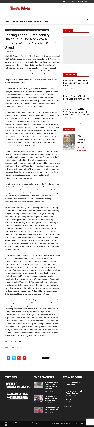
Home (8, 16)
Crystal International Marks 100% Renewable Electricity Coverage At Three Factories (76, 112)
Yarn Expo (69, 399)
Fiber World (27, 30)
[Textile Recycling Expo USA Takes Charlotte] (38, 410)
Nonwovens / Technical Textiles (40, 30)
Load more (75, 123)
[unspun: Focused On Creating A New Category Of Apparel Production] (38, 385)
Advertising (65, 2)
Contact (46, 21)
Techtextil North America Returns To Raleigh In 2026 (51, 398)
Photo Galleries (26, 21)
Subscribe (37, 21)
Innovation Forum (78, 423)
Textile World (8, 30)
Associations (56, 16)
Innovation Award (83, 2)
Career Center (65, 423)
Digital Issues (44, 16)
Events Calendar (12, 21)
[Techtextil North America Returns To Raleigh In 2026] (38, 398)
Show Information (72, 16)
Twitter (73, 2)
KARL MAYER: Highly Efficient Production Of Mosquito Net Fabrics (76, 83)
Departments (24, 16)
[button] (86, 19)
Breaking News (18, 30)
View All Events (67, 406)
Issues (34, 16)
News (13, 16)
